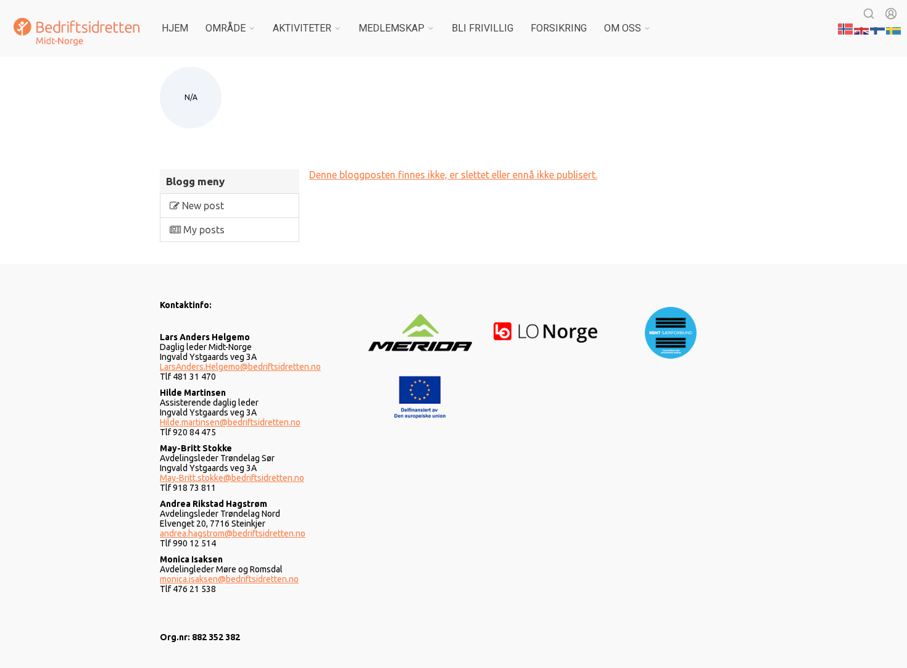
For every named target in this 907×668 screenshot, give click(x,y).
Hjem (175, 28)
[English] (862, 27)
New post (202, 205)
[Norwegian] (846, 27)
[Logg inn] (891, 13)
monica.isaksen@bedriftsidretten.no (229, 579)
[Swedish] (894, 27)
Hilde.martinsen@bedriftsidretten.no (230, 422)
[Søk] (869, 13)
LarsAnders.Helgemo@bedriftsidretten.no (240, 367)
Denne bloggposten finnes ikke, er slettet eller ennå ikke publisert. (453, 174)
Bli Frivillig (482, 28)
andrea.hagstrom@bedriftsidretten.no (232, 533)
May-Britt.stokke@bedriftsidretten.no (232, 478)
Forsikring (559, 28)
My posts (203, 229)
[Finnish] (878, 27)
